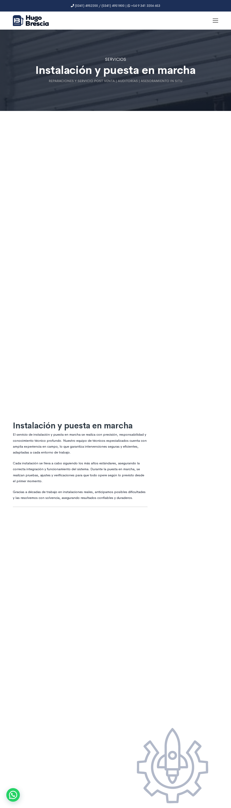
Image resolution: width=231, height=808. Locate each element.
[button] (13, 795)
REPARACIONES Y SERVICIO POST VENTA (82, 81)
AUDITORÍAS (128, 81)
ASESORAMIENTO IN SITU (161, 81)
